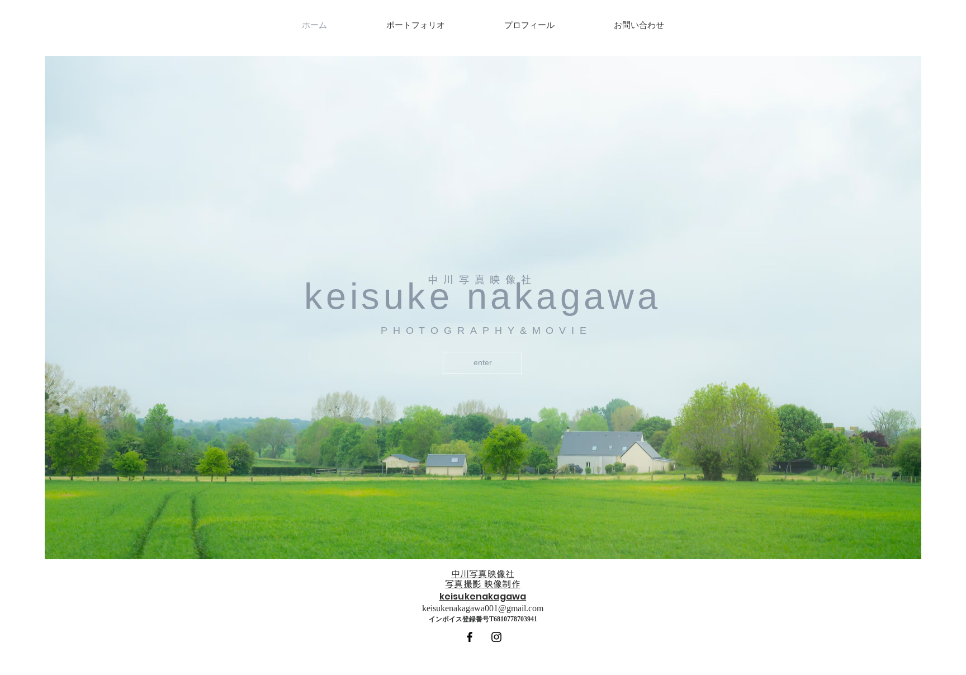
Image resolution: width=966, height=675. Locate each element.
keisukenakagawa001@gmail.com (482, 608)
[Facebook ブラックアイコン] (469, 637)
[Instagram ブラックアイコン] (496, 637)
